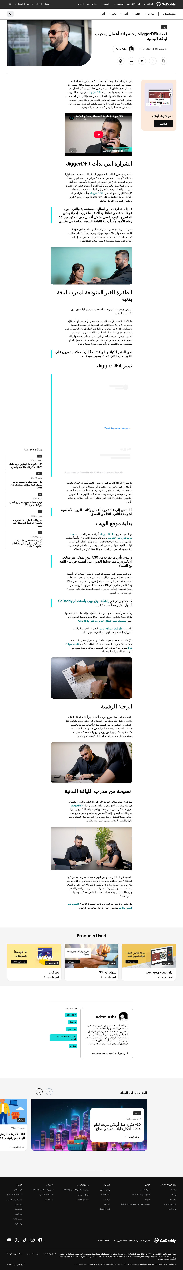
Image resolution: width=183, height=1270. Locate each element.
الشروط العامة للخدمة (82, 1264)
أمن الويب (18, 1214)
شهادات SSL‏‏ (92, 4)
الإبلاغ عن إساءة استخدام (141, 1194)
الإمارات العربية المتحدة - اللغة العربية (133, 1240)
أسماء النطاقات (52, 963)
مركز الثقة (172, 1209)
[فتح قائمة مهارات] (146, 14)
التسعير (81, 4)
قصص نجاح (72, 1029)
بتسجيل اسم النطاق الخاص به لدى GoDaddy (102, 620)
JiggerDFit (95, 92)
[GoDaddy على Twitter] (17, 1241)
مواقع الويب (167, 963)
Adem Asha (121, 49)
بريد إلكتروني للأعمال (14, 1199)
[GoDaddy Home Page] (165, 1240)
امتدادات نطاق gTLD (14, 1194)
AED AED (104, 1240)
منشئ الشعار (17, 1219)
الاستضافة (18, 1209)
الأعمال (39, 473)
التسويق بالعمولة (82, 1199)
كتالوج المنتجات (104, 1209)
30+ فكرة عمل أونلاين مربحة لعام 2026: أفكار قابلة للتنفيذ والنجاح (117, 1126)
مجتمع (39, 456)
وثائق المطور (105, 1190)
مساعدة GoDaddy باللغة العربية (66, 1037)
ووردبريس (18, 1204)
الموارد (147, 1199)
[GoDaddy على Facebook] (40, 1241)
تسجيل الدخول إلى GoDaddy (42, 1190)
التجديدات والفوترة (46, 1194)
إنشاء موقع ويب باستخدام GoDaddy (83, 601)
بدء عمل (73, 1022)
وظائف (173, 1194)
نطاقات (73, 1046)
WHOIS (107, 1204)
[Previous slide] (49, 1091)
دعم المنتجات (145, 1190)
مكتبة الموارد (169, 14)
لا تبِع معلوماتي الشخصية (15, 1264)
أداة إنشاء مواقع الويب (110, 628)
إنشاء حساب (48, 1199)
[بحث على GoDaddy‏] (10, 14)
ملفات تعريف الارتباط (14, 1254)
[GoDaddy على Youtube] (9, 1241)
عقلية (137, 14)
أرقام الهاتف (18, 1224)
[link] (153, 61)
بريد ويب (106, 1199)
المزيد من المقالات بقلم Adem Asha (112, 1053)
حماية (113, 963)
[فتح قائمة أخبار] (121, 14)
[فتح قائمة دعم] (110, 14)
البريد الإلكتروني (133, 4)
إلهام (163, 27)
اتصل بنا (173, 1199)
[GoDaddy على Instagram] (32, 1241)
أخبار (126, 14)
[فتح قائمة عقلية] (133, 14)
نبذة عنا (173, 1190)
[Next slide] (39, 1091)
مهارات (151, 14)
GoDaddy (71, 1015)
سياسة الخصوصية (33, 1254)
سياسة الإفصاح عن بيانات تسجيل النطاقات (135, 1204)
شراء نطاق (18, 1190)
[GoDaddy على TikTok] (24, 1241)
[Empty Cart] (10, 4)
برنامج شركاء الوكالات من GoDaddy (76, 1190)
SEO (40, 494)
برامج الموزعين (83, 1194)
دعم (114, 14)
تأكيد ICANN (105, 1194)
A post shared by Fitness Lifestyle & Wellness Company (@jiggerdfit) (94, 472)
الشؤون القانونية (170, 1204)
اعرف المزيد (134, 1137)
